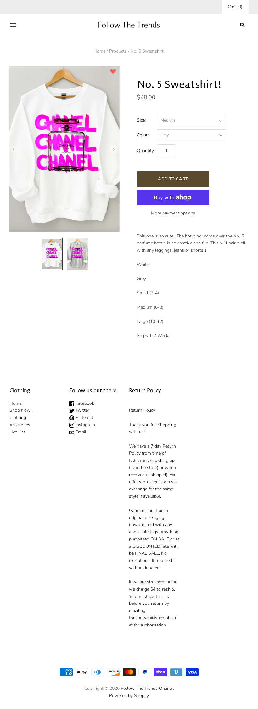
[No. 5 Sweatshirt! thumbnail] (52, 254)
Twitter (81, 410)
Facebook (84, 403)
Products (118, 51)
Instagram (84, 425)
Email (80, 432)
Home (99, 51)
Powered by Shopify (129, 696)
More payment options (173, 213)
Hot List (17, 432)
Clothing (17, 417)
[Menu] (13, 25)
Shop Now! (20, 410)
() (235, 7)
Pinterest (83, 417)
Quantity (145, 150)
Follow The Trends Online (146, 688)
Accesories (19, 425)
